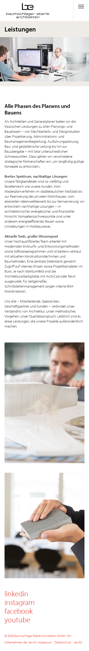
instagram (20, 602)
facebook (19, 611)
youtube (17, 619)
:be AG (78, 642)
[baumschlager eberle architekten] (22, 10)
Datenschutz (62, 642)
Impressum (45, 642)
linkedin (16, 593)
